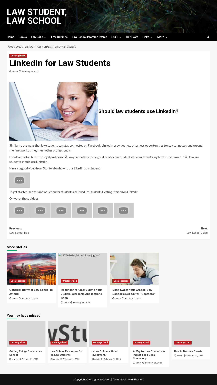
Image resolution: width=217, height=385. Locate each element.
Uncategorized (18, 56)
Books (23, 37)
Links (145, 37)
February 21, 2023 (30, 71)
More (160, 37)
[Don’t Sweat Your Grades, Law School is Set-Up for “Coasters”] (134, 269)
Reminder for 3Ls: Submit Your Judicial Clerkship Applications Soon (81, 294)
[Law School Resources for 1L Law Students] (67, 334)
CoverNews (119, 379)
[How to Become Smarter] (191, 334)
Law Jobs (37, 37)
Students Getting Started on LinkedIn (114, 192)
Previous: (19, 231)
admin (15, 71)
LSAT (114, 37)
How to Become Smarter (188, 351)
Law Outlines (59, 37)
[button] (208, 37)
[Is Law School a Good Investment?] (108, 334)
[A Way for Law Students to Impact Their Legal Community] (149, 334)
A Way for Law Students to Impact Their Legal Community (149, 355)
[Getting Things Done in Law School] (26, 334)
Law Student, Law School (37, 16)
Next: (197, 231)
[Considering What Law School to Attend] (31, 269)
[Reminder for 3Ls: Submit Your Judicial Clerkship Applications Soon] (82, 269)
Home (10, 37)
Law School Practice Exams (89, 37)
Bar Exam (132, 37)
